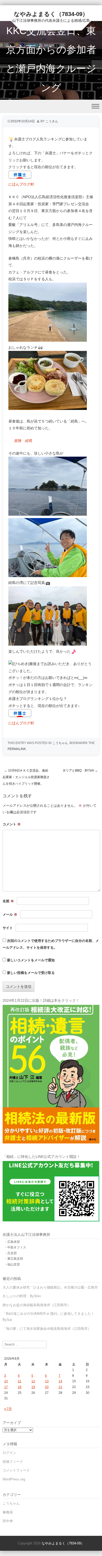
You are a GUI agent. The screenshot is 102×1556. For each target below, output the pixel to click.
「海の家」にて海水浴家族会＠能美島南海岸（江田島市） (47, 1329)
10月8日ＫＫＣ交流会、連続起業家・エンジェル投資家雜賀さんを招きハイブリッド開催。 (26, 777)
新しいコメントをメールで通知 (31, 960)
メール (10, 914)
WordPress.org (14, 1479)
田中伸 (8, 1521)
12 (33, 1381)
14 (60, 1381)
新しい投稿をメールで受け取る (31, 973)
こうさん (52, 121)
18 (19, 1387)
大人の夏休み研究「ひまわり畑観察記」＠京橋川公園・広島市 (50, 1287)
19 (33, 1387)
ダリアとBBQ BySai (80, 770)
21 (60, 1387)
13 (47, 1381)
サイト (8, 928)
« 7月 (8, 1409)
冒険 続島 (23, 441)
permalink (17, 749)
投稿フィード (13, 1462)
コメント (12, 824)
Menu (51, 106)
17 (6, 1387)
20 (47, 1387)
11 (19, 1381)
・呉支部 (10, 1253)
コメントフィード (16, 1470)
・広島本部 (12, 1242)
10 (6, 1381)
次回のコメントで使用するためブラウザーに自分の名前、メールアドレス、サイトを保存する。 (51, 944)
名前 (8, 901)
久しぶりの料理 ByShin (22, 1296)
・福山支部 (12, 1264)
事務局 (8, 1512)
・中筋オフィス (15, 1247)
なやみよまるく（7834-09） (51, 14)
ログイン (9, 1453)
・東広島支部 (13, 1258)
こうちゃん (60, 743)
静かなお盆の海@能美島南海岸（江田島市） (37, 1305)
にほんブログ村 (21, 184)
